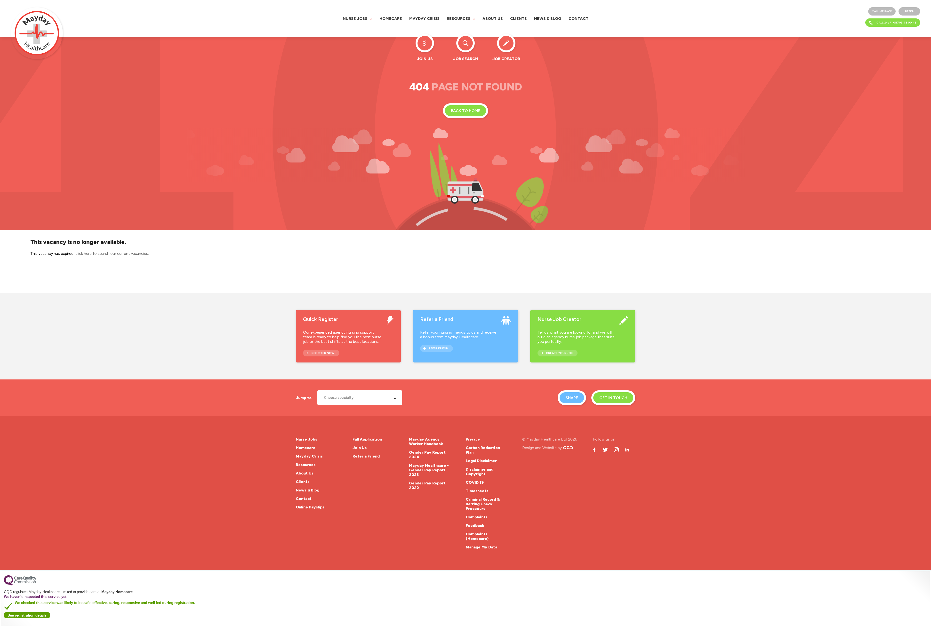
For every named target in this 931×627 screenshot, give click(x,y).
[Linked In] (627, 449)
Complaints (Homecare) (477, 536)
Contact (578, 18)
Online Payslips (310, 507)
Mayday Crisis (424, 18)
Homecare (390, 18)
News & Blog (547, 18)
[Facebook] (594, 449)
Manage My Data (481, 547)
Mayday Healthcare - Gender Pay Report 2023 (429, 470)
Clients (518, 18)
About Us (492, 18)
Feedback (475, 525)
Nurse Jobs (355, 18)
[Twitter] (605, 449)
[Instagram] (616, 449)
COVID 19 (475, 482)
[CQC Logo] (20, 584)
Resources (458, 18)
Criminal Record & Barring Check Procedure (483, 504)
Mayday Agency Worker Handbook (426, 441)
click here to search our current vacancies (111, 253)
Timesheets (477, 491)
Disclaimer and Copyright (479, 471)
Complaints (476, 517)
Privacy (473, 439)
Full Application (367, 439)
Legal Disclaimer (481, 460)
